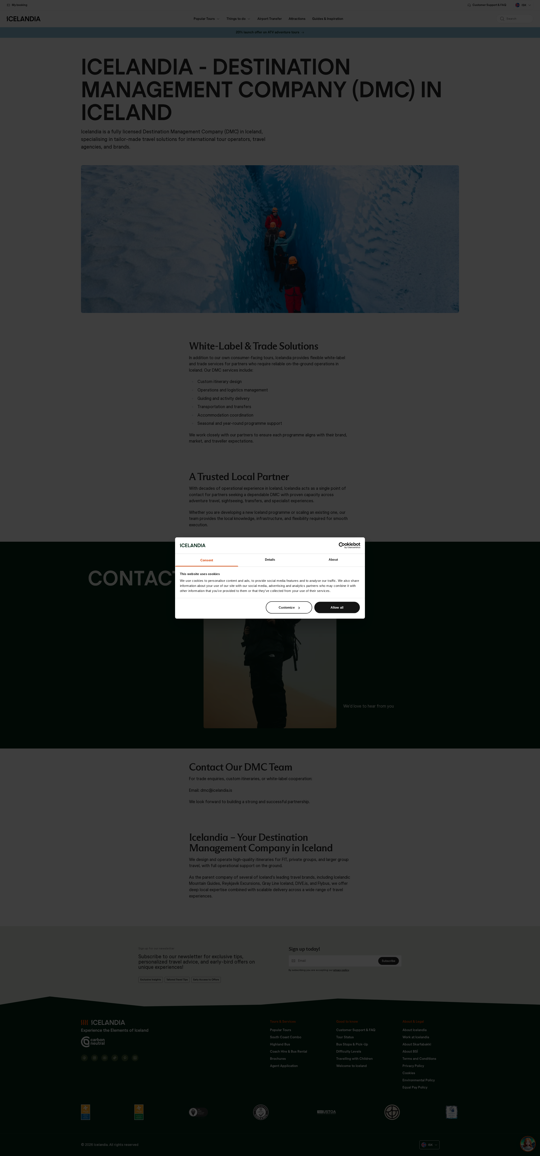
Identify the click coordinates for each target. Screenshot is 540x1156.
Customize (287, 607)
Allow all (337, 607)
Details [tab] (270, 559)
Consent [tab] (206, 560)
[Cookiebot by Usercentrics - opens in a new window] (341, 545)
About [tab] (333, 559)
